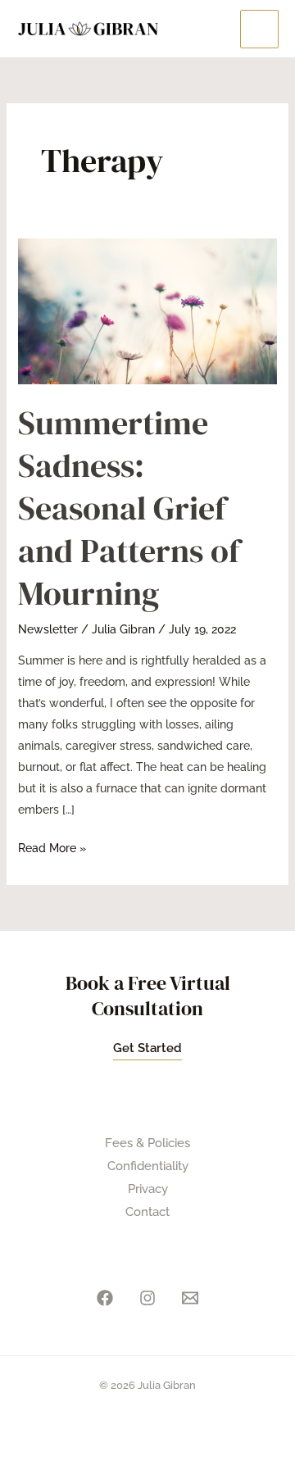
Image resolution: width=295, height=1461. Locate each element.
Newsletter (48, 629)
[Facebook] (105, 1298)
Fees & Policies (147, 1143)
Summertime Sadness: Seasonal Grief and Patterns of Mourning (129, 508)
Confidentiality (147, 1166)
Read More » (52, 846)
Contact (147, 1212)
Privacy (148, 1189)
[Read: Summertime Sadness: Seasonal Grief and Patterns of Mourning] (148, 310)
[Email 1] (190, 1298)
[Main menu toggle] (259, 29)
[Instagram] (147, 1298)
